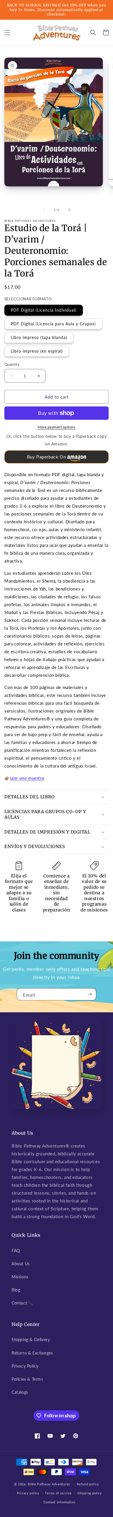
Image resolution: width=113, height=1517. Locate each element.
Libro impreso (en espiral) (37, 351)
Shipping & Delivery (31, 1339)
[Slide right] (69, 209)
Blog (16, 1289)
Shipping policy (89, 1493)
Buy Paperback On (46, 456)
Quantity (12, 364)
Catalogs (20, 1392)
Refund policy (88, 1484)
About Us (21, 1263)
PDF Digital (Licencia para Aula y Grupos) (53, 323)
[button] (7, 32)
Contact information (59, 1502)
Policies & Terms (27, 1379)
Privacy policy (28, 1493)
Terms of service (58, 1493)
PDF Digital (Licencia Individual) (43, 310)
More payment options (56, 427)
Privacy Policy (25, 1365)
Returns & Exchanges (32, 1352)
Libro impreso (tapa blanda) (39, 337)
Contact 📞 (22, 1302)
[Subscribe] (89, 994)
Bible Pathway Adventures (49, 1484)
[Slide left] (43, 209)
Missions (20, 1276)
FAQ (16, 1250)
